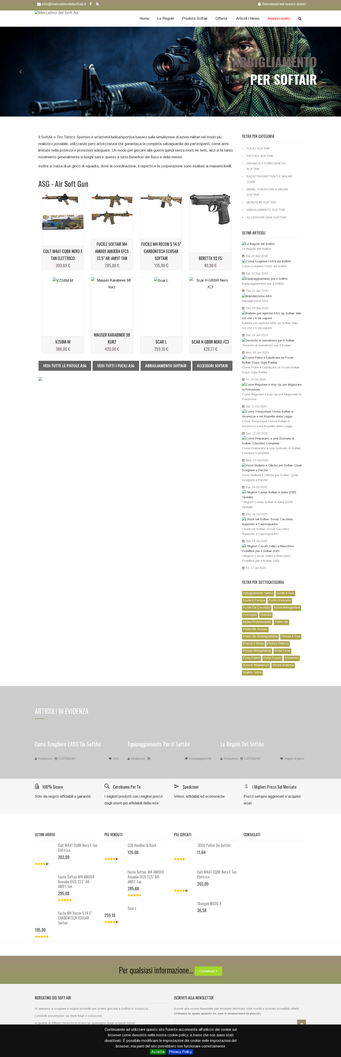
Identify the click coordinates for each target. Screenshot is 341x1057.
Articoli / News (248, 18)
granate (266, 614)
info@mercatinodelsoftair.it (64, 4)
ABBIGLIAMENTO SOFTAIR (165, 365)
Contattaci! (207, 971)
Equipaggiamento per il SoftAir (263, 283)
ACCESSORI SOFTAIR (212, 365)
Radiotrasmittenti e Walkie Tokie (270, 179)
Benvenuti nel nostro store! (284, 4)
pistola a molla (253, 643)
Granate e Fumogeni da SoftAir (266, 166)
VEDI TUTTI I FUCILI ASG (116, 365)
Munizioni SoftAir (261, 202)
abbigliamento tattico (258, 593)
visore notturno (283, 665)
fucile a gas (285, 593)
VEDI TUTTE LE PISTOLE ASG (65, 365)
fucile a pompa (254, 600)
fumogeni (250, 614)
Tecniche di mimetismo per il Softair (266, 345)
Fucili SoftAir (258, 148)
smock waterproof (256, 665)
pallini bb (281, 622)
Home (144, 18)
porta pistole (272, 658)
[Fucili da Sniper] (40, 379)
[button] (17, 72)
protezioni (292, 658)
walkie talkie (252, 672)
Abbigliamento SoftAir (266, 209)
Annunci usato (278, 18)
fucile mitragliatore (287, 607)
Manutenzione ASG (255, 301)
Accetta (157, 1052)
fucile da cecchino (256, 607)
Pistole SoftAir (260, 156)
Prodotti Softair (195, 18)
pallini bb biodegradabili (260, 636)
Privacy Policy (180, 1052)
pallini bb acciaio (255, 629)
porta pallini (251, 658)
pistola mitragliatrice (257, 650)
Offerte (221, 18)
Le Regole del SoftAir (256, 248)
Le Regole (165, 18)
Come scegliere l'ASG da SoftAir (264, 266)
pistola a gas (290, 636)
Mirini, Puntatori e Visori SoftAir (267, 192)
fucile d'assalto (280, 600)
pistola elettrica (278, 643)
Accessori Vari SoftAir (266, 217)
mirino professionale (257, 622)
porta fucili (282, 650)
